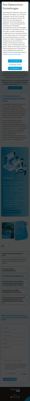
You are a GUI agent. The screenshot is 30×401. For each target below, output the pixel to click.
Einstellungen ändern (15, 64)
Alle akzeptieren (15, 68)
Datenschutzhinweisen (14, 54)
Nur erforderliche (15, 61)
